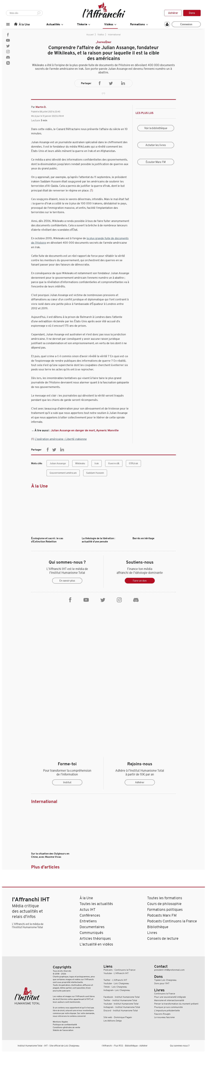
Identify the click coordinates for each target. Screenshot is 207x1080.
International (114, 34)
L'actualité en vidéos (96, 944)
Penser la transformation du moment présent (176, 1003)
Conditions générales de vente (66, 1027)
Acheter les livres (155, 145)
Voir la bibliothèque (155, 128)
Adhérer (173, 13)
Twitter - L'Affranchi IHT (115, 980)
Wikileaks (80, 463)
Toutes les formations (164, 898)
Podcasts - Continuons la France (119, 969)
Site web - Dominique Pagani (118, 1017)
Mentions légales (60, 1021)
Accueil (90, 34)
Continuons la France (164, 993)
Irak (96, 463)
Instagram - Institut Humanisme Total (122, 1007)
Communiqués (91, 933)
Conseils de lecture (162, 938)
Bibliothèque (157, 927)
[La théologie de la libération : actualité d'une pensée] (103, 535)
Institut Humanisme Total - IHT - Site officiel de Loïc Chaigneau (48, 1045)
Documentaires (92, 927)
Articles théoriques (95, 938)
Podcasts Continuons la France (172, 921)
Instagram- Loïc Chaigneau (117, 990)
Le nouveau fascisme (164, 1017)
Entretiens (88, 921)
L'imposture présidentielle (167, 1010)
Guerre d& (113, 463)
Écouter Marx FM (156, 162)
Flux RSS (118, 1045)
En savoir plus (67, 580)
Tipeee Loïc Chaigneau (165, 980)
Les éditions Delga (113, 1020)
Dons (192, 13)
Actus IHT (87, 909)
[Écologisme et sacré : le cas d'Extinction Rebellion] (53, 535)
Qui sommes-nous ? (179, 1045)
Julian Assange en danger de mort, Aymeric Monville (85, 430)
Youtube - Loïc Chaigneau (116, 983)
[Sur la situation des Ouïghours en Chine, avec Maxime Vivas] (53, 850)
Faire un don (140, 580)
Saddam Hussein (95, 472)
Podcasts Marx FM (162, 915)
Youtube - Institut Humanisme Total (121, 1003)
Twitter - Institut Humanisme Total (120, 1000)
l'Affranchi (107, 1045)
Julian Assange (58, 463)
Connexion (186, 24)
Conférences (90, 915)
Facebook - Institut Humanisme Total (122, 997)
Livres (152, 933)
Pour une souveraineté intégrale (170, 997)
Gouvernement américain (63, 472)
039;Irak (133, 463)
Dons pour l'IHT (161, 983)
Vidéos (100, 34)
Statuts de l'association (63, 1030)
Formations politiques (165, 909)
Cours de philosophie (164, 904)
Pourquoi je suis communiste (168, 1007)
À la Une (39, 486)
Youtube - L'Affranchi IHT (116, 973)
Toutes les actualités (96, 904)
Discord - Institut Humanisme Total (121, 1010)
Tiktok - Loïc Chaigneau (115, 986)
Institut (67, 782)
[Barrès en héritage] (154, 535)
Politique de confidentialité (65, 1024)
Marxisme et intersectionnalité (169, 1000)
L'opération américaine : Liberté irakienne (61, 439)
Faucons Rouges (162, 1014)
